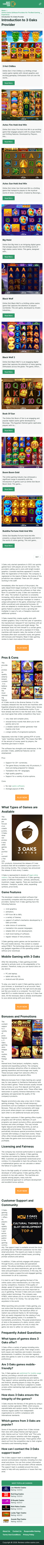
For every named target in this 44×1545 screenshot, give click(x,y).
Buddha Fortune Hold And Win (18, 531)
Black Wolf (8, 298)
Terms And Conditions (12, 1535)
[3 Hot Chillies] (22, 46)
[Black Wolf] (22, 278)
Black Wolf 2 (9, 357)
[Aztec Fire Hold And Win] (22, 104)
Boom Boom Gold (11, 472)
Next (37, 557)
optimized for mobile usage (30, 1373)
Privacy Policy (28, 1535)
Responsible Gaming (32, 1531)
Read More (9, 83)
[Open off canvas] (40, 4)
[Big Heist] (22, 219)
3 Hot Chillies (9, 66)
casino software (18, 786)
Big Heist (7, 240)
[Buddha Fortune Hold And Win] (22, 511)
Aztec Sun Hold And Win (15, 183)
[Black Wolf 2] (22, 337)
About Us (6, 1531)
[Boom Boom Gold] (22, 452)
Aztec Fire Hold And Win (15, 125)
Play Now (22, 648)
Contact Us (17, 1531)
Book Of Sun (9, 413)
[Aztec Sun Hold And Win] (22, 163)
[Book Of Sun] (22, 393)
